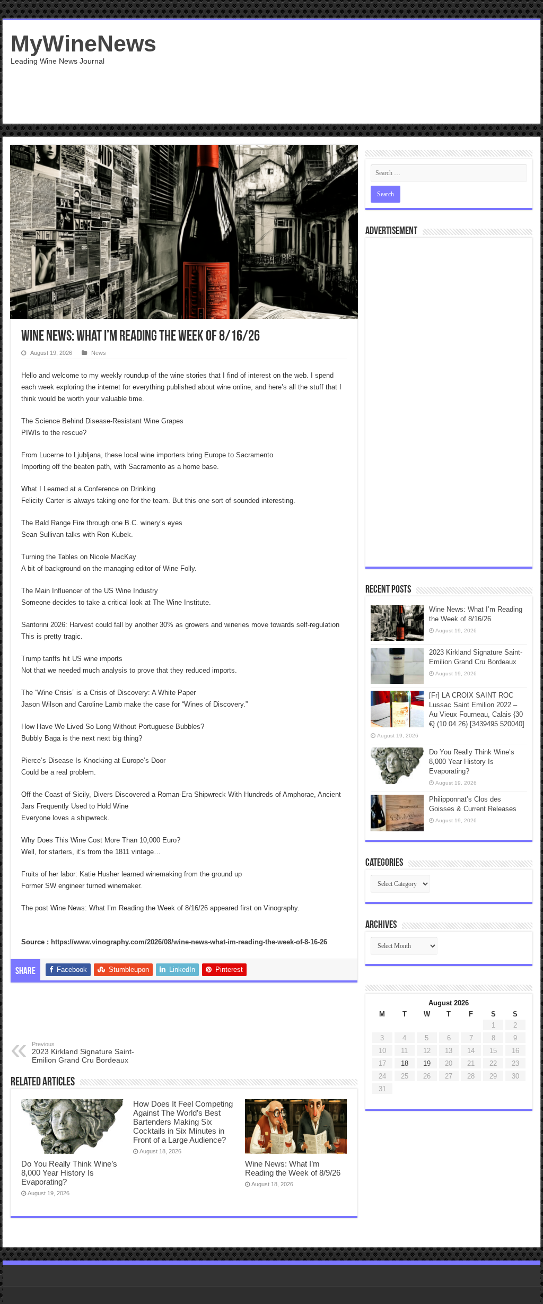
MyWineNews (83, 43)
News (98, 353)
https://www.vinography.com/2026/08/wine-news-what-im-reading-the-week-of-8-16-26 (189, 942)
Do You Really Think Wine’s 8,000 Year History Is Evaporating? (69, 1172)
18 (404, 1063)
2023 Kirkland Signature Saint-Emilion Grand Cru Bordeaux (83, 1052)
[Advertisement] (339, 89)
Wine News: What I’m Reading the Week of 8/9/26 (292, 1168)
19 (427, 1063)
